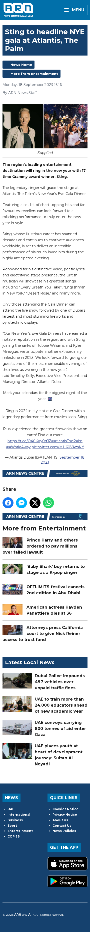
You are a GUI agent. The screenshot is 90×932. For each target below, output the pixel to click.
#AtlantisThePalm (66, 441)
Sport (12, 825)
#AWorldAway (18, 447)
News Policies (64, 831)
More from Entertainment (34, 74)
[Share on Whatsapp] (48, 502)
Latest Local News (29, 662)
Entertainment (20, 831)
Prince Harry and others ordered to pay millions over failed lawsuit (40, 546)
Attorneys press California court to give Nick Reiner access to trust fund (42, 633)
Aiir (31, 914)
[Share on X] (35, 502)
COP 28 (14, 836)
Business (15, 820)
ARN (17, 914)
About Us (60, 820)
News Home (21, 65)
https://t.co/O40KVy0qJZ (29, 441)
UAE (11, 809)
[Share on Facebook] (8, 502)
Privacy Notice (64, 814)
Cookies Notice (65, 809)
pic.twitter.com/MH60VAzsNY (58, 447)
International (19, 814)
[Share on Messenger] (21, 502)
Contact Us (61, 825)
